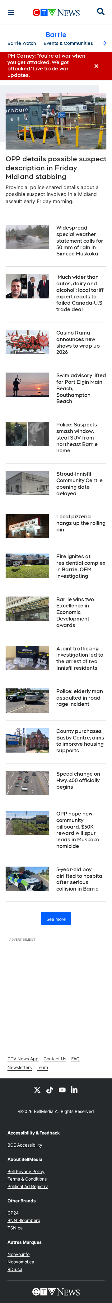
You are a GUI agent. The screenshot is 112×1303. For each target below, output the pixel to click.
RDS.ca (14, 1269)
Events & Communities (68, 43)
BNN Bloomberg (23, 1220)
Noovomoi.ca (20, 1261)
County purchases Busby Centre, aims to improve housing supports (80, 741)
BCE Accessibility (24, 1145)
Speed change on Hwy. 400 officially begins (78, 780)
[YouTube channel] (62, 1089)
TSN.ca (15, 1227)
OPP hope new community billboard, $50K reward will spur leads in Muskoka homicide (78, 830)
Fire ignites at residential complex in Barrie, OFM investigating (80, 566)
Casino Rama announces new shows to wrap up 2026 (78, 342)
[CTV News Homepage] (56, 12)
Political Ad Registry (27, 1186)
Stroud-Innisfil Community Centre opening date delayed (79, 483)
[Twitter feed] (37, 1089)
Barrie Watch (21, 43)
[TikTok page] (50, 1089)
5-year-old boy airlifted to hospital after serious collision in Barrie (80, 879)
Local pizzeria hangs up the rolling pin (80, 523)
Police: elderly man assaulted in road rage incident (79, 697)
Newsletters (19, 1067)
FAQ (75, 1058)
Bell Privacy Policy (25, 1171)
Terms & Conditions (27, 1179)
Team (42, 1067)
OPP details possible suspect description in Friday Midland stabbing (56, 168)
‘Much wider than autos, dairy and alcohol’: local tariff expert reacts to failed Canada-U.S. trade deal (80, 293)
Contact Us (55, 1058)
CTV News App (23, 1058)
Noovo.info (18, 1254)
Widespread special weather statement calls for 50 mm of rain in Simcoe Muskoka (79, 241)
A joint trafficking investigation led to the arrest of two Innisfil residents (79, 658)
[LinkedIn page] (74, 1089)
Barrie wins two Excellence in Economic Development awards (75, 612)
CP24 (13, 1212)
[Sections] (11, 12)
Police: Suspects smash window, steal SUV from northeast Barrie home (77, 438)
